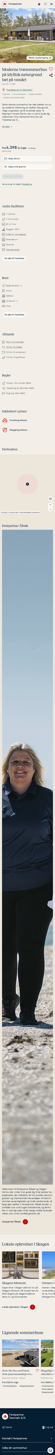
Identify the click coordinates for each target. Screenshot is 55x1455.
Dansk (9, 1427)
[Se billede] (27, 35)
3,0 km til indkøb (14, 347)
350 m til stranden (15, 342)
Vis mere (6, 127)
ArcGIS (4, 512)
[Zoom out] (50, 509)
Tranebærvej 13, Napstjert (19, 90)
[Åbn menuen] (51, 4)
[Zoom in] (50, 504)
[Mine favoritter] (45, 4)
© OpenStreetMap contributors (29, 512)
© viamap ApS (13, 512)
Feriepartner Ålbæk (11, 1222)
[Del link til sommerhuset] (51, 75)
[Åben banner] (50, 1450)
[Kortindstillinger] (50, 498)
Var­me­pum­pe (12, 250)
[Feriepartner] (12, 4)
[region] (27, 484)
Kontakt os (27, 184)
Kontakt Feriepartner (14, 1438)
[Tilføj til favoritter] (51, 69)
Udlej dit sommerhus (14, 1448)
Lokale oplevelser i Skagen (15, 1307)
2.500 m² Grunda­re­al (16, 234)
